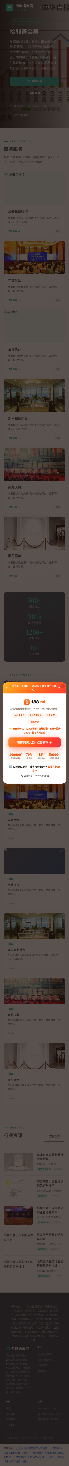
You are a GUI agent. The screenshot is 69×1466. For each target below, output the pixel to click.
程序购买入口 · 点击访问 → (34, 741)
